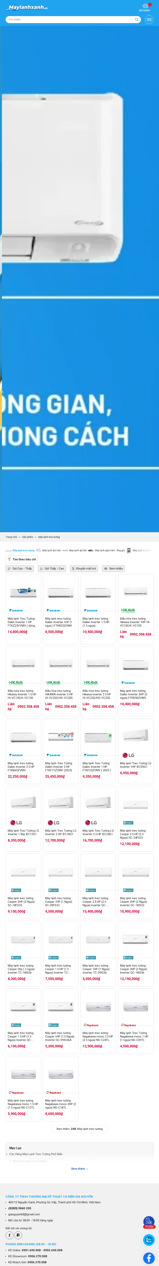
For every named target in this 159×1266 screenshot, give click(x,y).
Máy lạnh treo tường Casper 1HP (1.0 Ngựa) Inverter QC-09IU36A (59, 1036)
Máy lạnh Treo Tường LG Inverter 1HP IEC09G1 (135, 765)
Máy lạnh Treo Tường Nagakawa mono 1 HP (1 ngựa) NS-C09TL (134, 1036)
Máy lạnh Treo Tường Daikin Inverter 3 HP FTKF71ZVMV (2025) (58, 767)
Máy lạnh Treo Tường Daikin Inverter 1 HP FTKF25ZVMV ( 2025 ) (97, 767)
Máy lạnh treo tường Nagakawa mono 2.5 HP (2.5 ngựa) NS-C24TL (98, 1036)
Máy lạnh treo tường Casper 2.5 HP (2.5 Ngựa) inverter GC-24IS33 (95, 901)
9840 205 (19, 1208)
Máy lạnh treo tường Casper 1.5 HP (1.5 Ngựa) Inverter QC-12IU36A (20, 1036)
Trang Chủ (11, 536)
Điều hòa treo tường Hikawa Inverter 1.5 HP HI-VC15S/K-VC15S (22, 694)
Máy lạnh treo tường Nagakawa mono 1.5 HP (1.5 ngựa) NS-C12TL (23, 1104)
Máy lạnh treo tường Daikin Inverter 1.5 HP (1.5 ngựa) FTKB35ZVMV (96, 622)
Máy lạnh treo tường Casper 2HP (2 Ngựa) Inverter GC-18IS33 (133, 901)
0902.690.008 (52, 1250)
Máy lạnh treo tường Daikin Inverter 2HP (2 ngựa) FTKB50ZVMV (133, 694)
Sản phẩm (27, 536)
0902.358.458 (140, 634)
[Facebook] (9, 1235)
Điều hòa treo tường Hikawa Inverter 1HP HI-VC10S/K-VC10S (135, 622)
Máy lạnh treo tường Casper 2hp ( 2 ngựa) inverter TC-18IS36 (21, 969)
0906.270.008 (37, 1256)
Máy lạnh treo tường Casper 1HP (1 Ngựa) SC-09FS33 (58, 901)
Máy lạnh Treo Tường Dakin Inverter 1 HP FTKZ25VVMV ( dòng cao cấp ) (21, 622)
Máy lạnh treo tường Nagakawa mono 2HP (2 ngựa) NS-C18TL (60, 1104)
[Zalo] (18, 1235)
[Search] (137, 20)
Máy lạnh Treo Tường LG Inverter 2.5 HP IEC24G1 (98, 832)
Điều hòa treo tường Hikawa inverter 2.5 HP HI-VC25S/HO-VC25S (97, 694)
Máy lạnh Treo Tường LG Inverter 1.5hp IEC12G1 (23, 832)
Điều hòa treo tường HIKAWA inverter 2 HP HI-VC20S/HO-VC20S (59, 694)
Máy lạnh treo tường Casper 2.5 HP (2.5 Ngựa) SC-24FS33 (133, 834)
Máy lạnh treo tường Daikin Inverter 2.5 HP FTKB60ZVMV (21, 767)
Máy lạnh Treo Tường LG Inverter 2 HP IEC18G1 (60, 832)
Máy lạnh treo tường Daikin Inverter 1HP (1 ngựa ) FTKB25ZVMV (58, 622)
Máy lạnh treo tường (49, 536)
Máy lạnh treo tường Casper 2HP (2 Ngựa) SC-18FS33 (21, 901)
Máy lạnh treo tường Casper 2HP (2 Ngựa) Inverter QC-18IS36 (133, 969)
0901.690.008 (31, 1250)
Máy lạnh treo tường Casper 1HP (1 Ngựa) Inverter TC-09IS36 (96, 969)
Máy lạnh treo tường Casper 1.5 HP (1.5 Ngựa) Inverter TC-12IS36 (58, 969)
